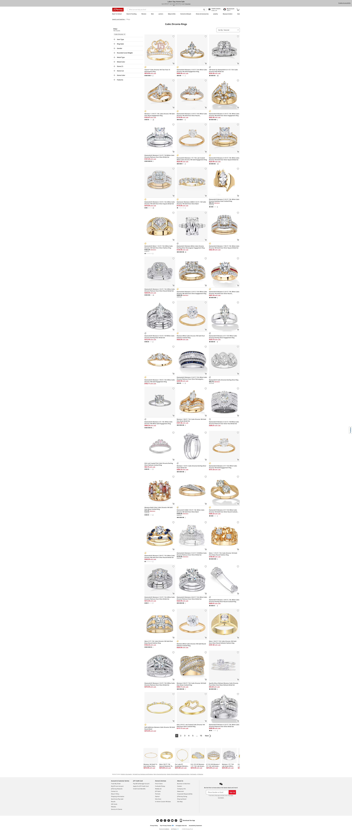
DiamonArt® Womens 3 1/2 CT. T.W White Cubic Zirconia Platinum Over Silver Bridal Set (159, 156)
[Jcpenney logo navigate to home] (118, 9)
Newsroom (180, 791)
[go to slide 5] (178, 5)
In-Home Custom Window (163, 801)
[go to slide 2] (173, 5)
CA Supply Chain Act (181, 825)
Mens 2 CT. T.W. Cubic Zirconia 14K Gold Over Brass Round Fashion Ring (158, 642)
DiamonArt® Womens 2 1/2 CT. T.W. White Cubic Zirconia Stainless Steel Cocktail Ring (224, 200)
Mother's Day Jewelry (126, 774)
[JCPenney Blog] (176, 820)
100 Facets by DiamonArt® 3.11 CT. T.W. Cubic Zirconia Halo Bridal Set (223, 70)
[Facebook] (165, 820)
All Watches (200, 774)
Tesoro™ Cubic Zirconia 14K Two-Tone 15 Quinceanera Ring (157, 70)
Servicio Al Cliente (116, 809)
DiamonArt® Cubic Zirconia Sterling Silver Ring (223, 380)
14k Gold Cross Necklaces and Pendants (142, 774)
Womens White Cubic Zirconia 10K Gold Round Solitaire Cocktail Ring (191, 644)
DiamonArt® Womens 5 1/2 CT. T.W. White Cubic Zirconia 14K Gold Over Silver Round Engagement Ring (224, 292)
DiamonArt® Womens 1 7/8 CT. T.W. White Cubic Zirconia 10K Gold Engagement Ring (159, 381)
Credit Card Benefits (139, 789)
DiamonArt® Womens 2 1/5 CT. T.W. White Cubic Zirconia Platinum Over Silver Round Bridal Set (159, 290)
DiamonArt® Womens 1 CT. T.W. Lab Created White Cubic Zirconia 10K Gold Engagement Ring (192, 159)
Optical (157, 796)
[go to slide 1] (172, 5)
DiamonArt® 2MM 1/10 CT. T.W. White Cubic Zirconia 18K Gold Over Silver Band (190, 511)
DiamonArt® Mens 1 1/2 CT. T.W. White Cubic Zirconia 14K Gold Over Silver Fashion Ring (158, 247)
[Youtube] (172, 820)
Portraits (157, 794)
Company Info (181, 789)
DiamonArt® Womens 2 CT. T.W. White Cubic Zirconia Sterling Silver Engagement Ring (223, 336)
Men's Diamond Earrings (160, 774)
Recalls (113, 801)
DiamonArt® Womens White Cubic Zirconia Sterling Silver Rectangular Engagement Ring (191, 247)
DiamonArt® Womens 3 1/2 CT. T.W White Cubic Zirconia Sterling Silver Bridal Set (159, 336)
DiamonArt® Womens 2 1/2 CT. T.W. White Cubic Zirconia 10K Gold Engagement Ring (192, 70)
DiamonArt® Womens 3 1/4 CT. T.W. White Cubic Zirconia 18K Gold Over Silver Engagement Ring (224, 114)
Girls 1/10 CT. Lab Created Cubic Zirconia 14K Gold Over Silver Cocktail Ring (191, 725)
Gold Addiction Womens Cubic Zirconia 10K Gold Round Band (159, 728)
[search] (205, 9)
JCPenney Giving (182, 796)
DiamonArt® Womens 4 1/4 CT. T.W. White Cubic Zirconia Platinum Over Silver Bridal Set (159, 684)
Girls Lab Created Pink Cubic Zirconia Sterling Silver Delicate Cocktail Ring (158, 464)
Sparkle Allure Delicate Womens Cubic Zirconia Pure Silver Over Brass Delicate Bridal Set (223, 684)
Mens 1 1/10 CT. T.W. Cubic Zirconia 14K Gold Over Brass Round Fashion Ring (223, 554)
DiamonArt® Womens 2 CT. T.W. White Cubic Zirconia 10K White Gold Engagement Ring (158, 422)
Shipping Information (117, 796)
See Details (221, 797)
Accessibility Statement (195, 825)
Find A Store (159, 783)
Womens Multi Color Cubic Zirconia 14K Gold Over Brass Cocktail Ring (158, 508)
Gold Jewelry (193, 774)
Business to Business (183, 783)
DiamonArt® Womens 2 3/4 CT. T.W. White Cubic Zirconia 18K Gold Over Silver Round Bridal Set (159, 556)
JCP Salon (158, 791)
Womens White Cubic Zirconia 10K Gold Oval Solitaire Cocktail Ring (191, 336)
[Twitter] (158, 820)
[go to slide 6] (180, 5)
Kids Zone (158, 799)
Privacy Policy (154, 825)
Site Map (180, 801)
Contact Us (114, 791)
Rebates (113, 807)
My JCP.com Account (117, 786)
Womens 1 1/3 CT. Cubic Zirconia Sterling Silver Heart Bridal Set (191, 467)
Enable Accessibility (344, 3)
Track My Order (116, 783)
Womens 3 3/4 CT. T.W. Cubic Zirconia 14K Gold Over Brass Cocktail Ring (191, 684)
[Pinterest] (169, 820)
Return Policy (115, 794)
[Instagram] (161, 820)
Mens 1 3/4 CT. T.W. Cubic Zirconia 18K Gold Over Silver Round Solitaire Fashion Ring (222, 642)
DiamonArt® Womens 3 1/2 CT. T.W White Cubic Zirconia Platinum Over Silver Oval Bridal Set (224, 422)
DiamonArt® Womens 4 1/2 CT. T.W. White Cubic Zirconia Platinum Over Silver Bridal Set (224, 725)
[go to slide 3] (175, 5)
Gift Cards (114, 804)
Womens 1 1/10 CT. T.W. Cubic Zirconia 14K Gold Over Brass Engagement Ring (159, 114)
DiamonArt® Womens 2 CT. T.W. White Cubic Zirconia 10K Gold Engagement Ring (223, 467)
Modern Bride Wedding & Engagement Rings (178, 774)
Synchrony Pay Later (117, 799)
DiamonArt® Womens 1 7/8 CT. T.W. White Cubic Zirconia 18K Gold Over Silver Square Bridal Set (224, 247)
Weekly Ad (158, 789)
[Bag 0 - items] (238, 9)
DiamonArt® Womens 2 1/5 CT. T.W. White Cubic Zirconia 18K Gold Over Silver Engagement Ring (192, 292)
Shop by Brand (181, 799)
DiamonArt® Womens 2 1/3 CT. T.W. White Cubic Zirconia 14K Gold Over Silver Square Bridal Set (159, 203)
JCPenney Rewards (116, 789)
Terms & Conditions (164, 829)
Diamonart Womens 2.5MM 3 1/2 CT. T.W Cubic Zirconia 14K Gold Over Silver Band (191, 203)
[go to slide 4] (177, 5)
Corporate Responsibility (184, 794)
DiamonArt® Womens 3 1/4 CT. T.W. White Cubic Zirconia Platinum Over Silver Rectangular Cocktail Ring (192, 378)
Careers (179, 786)
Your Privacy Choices (165, 825)
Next (207, 736)
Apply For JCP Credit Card (141, 786)
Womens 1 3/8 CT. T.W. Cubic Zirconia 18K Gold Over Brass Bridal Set (191, 420)
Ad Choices (174, 829)
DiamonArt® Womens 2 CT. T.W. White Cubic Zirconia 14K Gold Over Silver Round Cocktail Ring (223, 511)
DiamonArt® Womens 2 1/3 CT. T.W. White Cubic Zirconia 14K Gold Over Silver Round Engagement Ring (192, 114)
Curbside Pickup (160, 786)
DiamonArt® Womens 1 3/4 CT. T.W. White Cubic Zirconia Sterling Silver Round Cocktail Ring (224, 600)
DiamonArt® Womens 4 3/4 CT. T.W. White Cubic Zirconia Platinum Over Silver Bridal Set (192, 598)
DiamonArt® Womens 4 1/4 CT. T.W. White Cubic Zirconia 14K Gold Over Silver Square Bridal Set (224, 159)
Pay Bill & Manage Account (141, 783)
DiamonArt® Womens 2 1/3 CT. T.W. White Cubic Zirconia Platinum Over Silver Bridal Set (159, 598)
